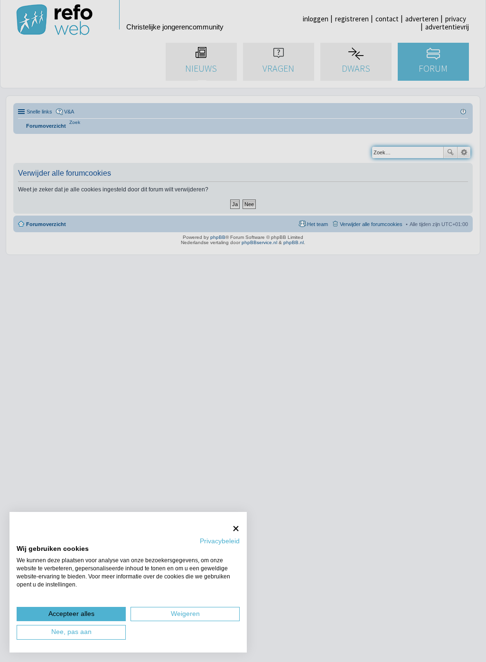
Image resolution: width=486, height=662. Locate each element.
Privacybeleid (220, 541)
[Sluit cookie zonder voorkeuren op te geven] (236, 528)
